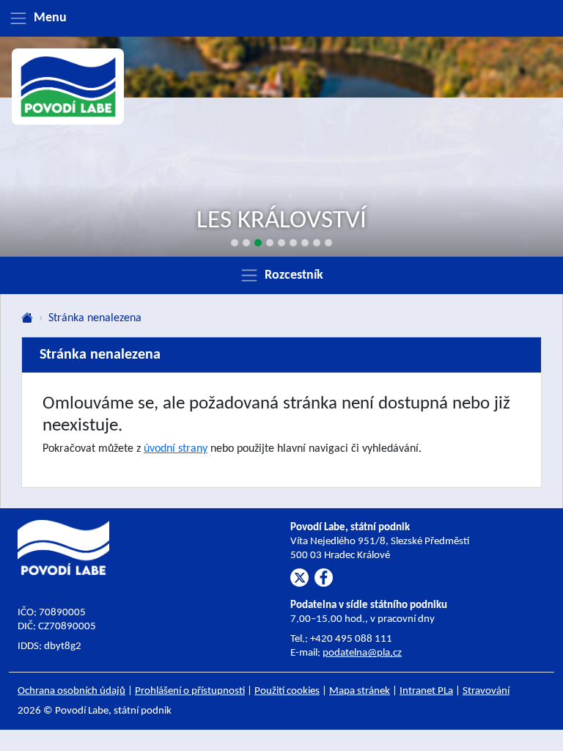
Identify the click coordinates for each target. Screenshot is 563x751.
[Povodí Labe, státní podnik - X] (299, 577)
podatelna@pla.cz (362, 653)
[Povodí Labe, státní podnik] (68, 86)
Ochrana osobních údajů (71, 691)
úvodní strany (175, 449)
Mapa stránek (359, 691)
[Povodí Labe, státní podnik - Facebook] (323, 577)
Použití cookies (287, 691)
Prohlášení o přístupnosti (190, 691)
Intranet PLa (426, 691)
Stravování (486, 691)
